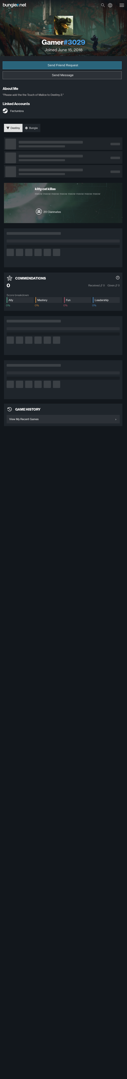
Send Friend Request (63, 65)
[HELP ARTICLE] (118, 278)
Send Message (63, 75)
